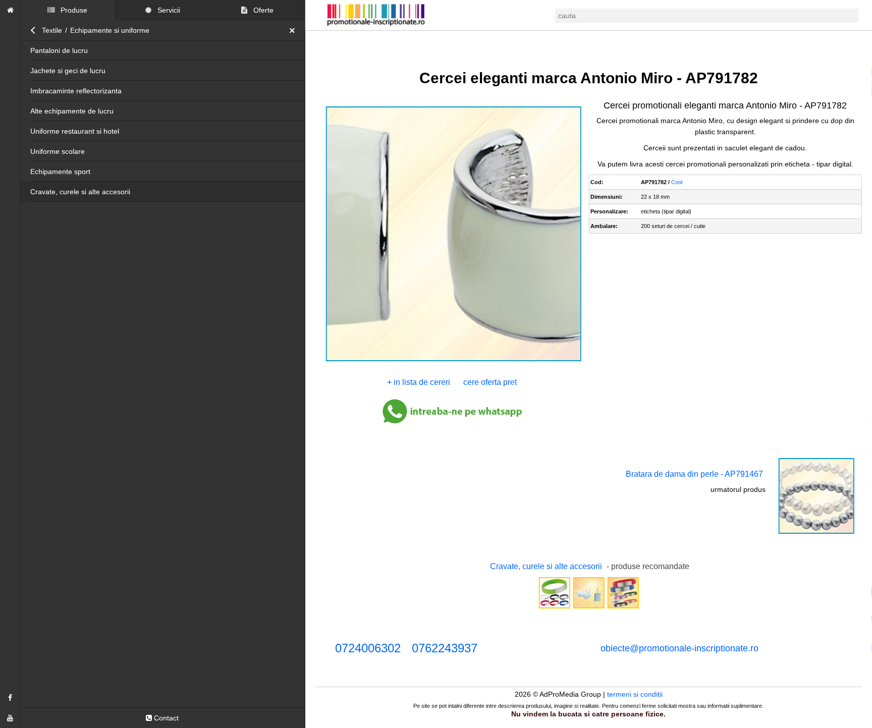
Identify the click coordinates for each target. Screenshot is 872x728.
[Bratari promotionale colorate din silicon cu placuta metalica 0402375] (554, 607)
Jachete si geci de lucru (67, 71)
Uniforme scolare (57, 151)
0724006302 (368, 648)
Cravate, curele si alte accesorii (80, 192)
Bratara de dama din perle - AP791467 (694, 474)
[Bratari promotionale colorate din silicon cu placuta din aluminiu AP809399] (623, 607)
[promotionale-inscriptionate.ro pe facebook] (10, 698)
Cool (676, 182)
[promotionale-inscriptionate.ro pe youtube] (10, 718)
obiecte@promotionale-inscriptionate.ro (679, 648)
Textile (52, 30)
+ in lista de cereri (418, 382)
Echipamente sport (60, 171)
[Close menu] (295, 30)
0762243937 (444, 648)
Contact (165, 718)
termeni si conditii (635, 694)
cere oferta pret (490, 382)
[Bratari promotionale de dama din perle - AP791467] (816, 533)
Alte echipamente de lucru (72, 111)
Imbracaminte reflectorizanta (76, 91)
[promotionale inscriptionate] (10, 10)
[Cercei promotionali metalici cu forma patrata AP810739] (588, 607)
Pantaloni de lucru (59, 50)
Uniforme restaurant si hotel (74, 131)
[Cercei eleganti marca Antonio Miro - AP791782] (453, 360)
